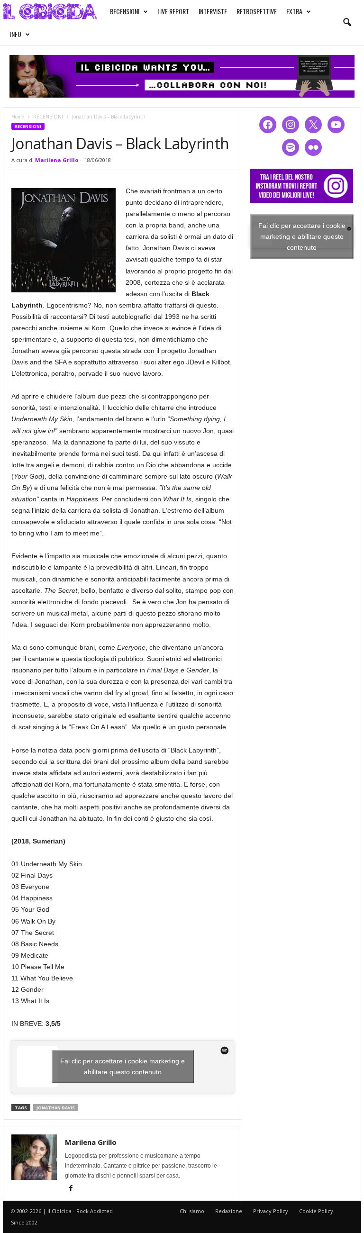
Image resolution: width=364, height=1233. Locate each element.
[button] (347, 22)
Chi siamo (192, 1211)
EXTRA (294, 11)
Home (17, 116)
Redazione (228, 1211)
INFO (15, 34)
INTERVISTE (213, 11)
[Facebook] (70, 1189)
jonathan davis (55, 1108)
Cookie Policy (316, 1211)
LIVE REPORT (173, 11)
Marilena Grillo (56, 159)
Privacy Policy (270, 1211)
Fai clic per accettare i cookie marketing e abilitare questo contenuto (122, 1066)
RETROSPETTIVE (257, 11)
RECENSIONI (124, 11)
